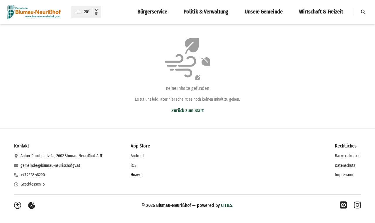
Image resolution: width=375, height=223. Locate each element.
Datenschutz (345, 165)
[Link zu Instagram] (357, 205)
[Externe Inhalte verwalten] (31, 205)
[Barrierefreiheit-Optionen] (17, 205)
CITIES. (227, 205)
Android (137, 155)
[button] (33, 184)
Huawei (137, 174)
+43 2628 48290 (33, 174)
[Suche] (363, 12)
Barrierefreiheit (348, 155)
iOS (134, 165)
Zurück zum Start (187, 110)
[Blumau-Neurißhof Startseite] (35, 12)
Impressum (344, 174)
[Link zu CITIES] (343, 205)
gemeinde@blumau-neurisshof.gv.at (50, 165)
